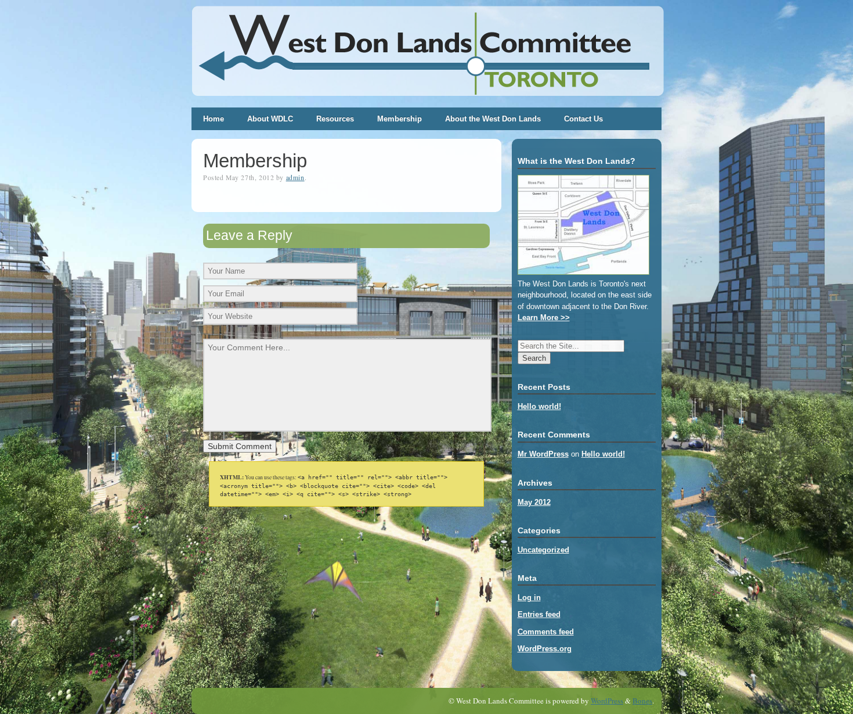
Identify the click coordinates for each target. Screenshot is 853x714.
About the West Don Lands (493, 118)
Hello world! (539, 406)
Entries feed (539, 614)
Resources (335, 118)
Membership (399, 118)
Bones (642, 700)
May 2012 (534, 502)
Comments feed (546, 631)
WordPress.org (545, 648)
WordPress (607, 700)
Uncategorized (543, 550)
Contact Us (583, 118)
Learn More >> (544, 317)
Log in (529, 597)
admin (295, 177)
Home (213, 118)
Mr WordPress (543, 454)
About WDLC (270, 118)
